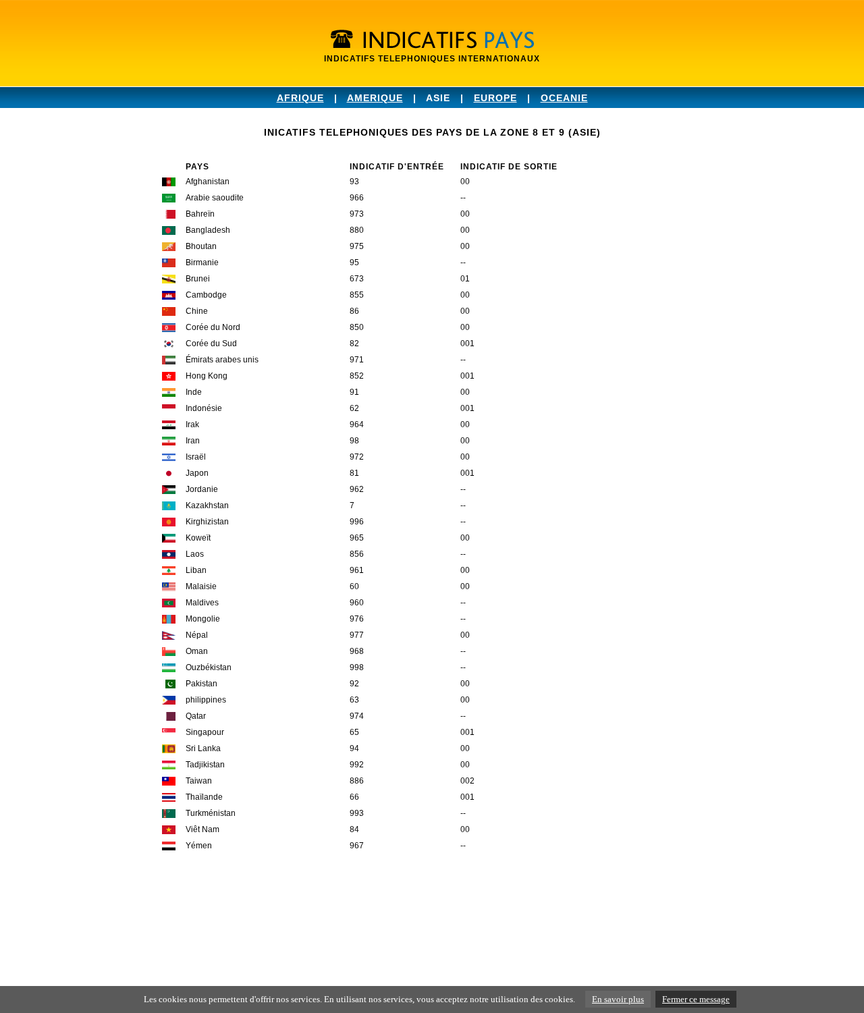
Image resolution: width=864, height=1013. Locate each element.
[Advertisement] (407, 921)
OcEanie (564, 97)
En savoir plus (618, 999)
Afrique (300, 97)
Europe (495, 97)
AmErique (375, 97)
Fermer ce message (696, 999)
